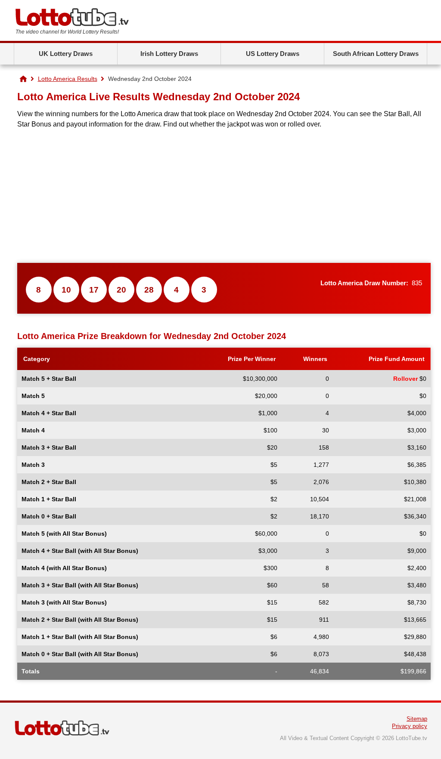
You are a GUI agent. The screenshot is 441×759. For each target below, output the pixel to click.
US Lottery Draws (272, 53)
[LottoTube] (23, 79)
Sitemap (417, 719)
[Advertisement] (224, 196)
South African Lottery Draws (376, 53)
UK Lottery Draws (66, 53)
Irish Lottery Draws (169, 53)
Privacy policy (409, 726)
